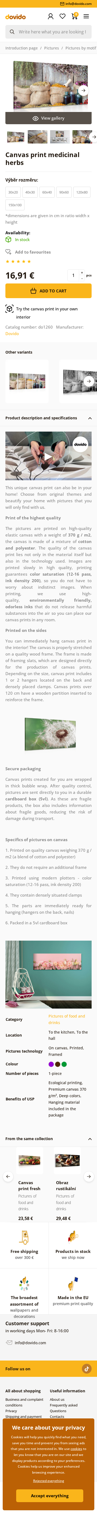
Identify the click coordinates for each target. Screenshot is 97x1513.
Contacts (57, 1416)
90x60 (64, 192)
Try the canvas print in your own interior (47, 313)
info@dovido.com (30, 1342)
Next (83, 90)
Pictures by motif (80, 48)
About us (57, 1399)
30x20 (13, 192)
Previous (8, 1176)
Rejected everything (48, 1480)
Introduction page (21, 48)
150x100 (15, 204)
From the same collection (29, 1138)
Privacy (11, 1410)
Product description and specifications (41, 417)
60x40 (47, 192)
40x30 (30, 192)
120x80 (82, 192)
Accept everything (49, 1495)
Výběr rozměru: (22, 180)
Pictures (51, 48)
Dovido (12, 333)
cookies (76, 1448)
